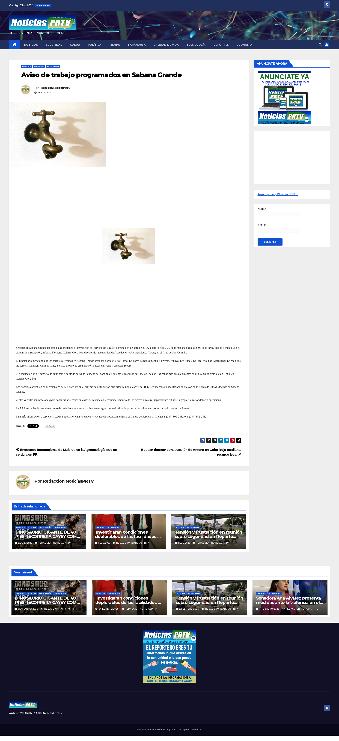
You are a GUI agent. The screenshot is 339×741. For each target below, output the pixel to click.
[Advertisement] (122, 195)
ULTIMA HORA (53, 66)
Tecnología (196, 44)
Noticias (31, 44)
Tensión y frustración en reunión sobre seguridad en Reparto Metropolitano (208, 536)
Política (95, 44)
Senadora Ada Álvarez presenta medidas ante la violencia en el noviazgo (288, 602)
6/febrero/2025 (109, 609)
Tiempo (114, 44)
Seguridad (54, 44)
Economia (244, 44)
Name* (262, 208)
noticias (20, 527)
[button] (320, 44)
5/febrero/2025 (189, 609)
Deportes (221, 44)
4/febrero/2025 (269, 609)
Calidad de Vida (166, 44)
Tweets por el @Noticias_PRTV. (278, 194)
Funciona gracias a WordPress (153, 729)
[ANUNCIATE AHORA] (284, 97)
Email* (262, 224)
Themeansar (195, 729)
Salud (75, 44)
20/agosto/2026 (28, 609)
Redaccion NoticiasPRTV (55, 87)
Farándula (137, 44)
